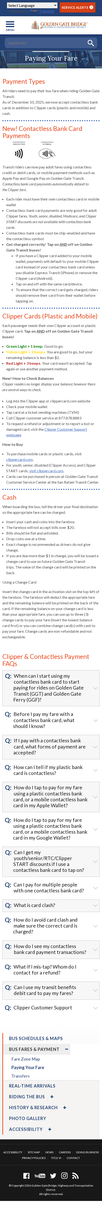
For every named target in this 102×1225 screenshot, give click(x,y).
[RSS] (75, 1175)
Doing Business (87, 1152)
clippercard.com (19, 459)
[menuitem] (66, 1049)
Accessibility (12, 1152)
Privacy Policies (34, 1158)
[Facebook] (26, 1175)
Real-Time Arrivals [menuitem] (32, 1085)
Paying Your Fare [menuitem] (27, 1067)
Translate (46, 11)
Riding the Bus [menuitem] (27, 1096)
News (49, 1152)
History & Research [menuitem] (33, 1107)
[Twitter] (53, 1175)
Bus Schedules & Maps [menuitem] (36, 1038)
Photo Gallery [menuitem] (27, 1118)
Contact (73, 1158)
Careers (65, 1152)
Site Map (34, 1152)
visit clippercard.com (46, 470)
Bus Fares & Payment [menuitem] (34, 1049)
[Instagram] (64, 1175)
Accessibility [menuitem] (26, 1129)
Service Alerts (77, 7)
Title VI (56, 1158)
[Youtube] (39, 1175)
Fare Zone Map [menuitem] (25, 1059)
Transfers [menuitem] (20, 1076)
